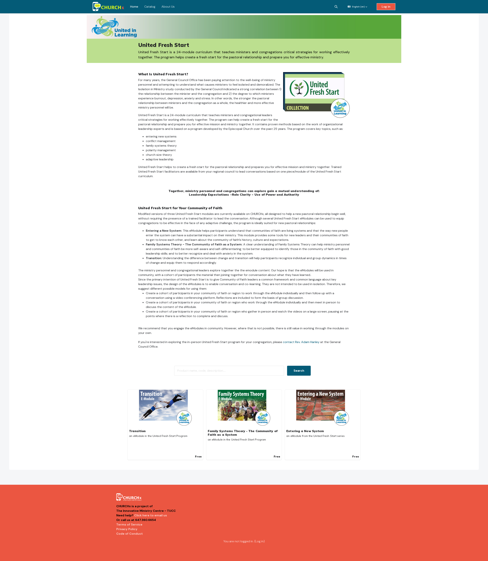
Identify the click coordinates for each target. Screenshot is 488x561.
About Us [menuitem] (168, 7)
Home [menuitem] (134, 7)
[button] (336, 6)
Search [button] (299, 371)
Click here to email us (150, 515)
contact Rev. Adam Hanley (301, 342)
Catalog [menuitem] (149, 7)
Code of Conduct (129, 534)
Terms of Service (129, 524)
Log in (386, 7)
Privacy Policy (126, 529)
